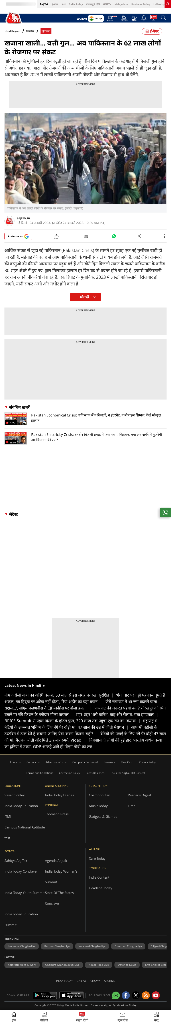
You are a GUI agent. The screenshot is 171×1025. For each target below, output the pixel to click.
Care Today (97, 858)
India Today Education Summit (21, 919)
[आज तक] (14, 18)
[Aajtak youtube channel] (156, 995)
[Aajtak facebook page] (126, 995)
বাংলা (63, 4)
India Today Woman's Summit (61, 876)
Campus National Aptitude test (24, 832)
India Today (76, 4)
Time (131, 806)
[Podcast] (134, 18)
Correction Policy (69, 773)
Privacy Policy (147, 762)
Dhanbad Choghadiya (128, 946)
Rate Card (127, 762)
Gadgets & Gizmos (103, 816)
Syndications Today (124, 1005)
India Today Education (21, 806)
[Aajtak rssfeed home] (146, 995)
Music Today (98, 806)
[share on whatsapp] (165, 512)
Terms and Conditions (39, 773)
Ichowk (95, 981)
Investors (109, 762)
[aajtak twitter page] (136, 995)
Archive (109, 981)
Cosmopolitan (99, 795)
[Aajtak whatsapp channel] (116, 995)
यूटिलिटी (46, 31)
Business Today (140, 4)
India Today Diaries (59, 795)
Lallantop (159, 4)
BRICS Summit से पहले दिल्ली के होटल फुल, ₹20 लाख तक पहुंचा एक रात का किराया (72, 720)
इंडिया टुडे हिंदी (93, 4)
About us (15, 762)
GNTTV (107, 4)
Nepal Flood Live (98, 965)
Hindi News (12, 31)
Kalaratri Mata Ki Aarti (22, 965)
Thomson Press (57, 814)
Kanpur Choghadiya (57, 946)
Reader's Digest (139, 795)
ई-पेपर (55, 4)
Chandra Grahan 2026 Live (62, 965)
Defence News (127, 965)
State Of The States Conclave (59, 898)
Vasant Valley (14, 795)
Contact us (33, 762)
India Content (99, 877)
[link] (167, 3)
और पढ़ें (84, 297)
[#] (114, 237)
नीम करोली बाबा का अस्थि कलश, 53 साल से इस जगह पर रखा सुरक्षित (59, 695)
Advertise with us (56, 762)
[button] (156, 1017)
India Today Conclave (20, 871)
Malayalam (121, 4)
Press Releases (95, 773)
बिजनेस (30, 31)
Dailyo (81, 981)
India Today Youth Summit (24, 892)
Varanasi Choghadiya (92, 946)
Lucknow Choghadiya (21, 946)
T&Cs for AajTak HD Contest (127, 773)
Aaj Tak (44, 4)
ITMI (7, 816)
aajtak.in (23, 218)
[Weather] (124, 19)
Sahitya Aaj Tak (15, 860)
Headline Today (100, 888)
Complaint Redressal (85, 762)
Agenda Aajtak (56, 860)
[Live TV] (153, 19)
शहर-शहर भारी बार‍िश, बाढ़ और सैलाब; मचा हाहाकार (117, 714)
